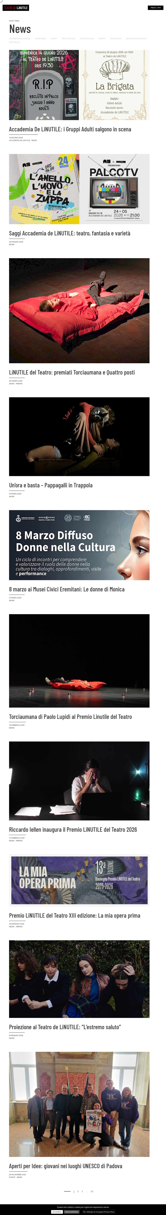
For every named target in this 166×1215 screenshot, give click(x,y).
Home (11, 21)
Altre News (40, 39)
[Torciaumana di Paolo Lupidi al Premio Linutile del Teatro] (79, 661)
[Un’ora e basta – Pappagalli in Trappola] (79, 436)
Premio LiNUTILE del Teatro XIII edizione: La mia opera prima (74, 915)
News (34, 140)
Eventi (54, 39)
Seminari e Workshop (136, 39)
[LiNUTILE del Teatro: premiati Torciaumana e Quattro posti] (79, 311)
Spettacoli (14, 42)
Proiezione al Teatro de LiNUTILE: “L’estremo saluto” (65, 1026)
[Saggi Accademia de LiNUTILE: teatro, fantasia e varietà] (79, 189)
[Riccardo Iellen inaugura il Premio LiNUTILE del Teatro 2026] (79, 781)
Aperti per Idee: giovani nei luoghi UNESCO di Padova (65, 1165)
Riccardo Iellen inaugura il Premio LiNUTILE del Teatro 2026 (73, 829)
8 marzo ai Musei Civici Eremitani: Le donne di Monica (67, 589)
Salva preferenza (71, 1212)
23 (92, 1191)
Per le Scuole (87, 39)
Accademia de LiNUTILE (19, 39)
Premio (102, 39)
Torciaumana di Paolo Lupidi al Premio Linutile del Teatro (70, 716)
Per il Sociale (68, 39)
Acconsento (57, 1212)
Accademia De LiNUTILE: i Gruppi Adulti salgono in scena (70, 129)
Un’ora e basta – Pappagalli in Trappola (51, 485)
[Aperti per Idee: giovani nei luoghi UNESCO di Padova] (79, 1104)
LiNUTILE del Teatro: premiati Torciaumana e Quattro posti (72, 372)
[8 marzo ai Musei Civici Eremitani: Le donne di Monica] (79, 545)
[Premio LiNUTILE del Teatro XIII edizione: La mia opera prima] (79, 880)
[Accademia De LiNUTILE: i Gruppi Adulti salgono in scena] (79, 85)
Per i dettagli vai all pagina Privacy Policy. (99, 1212)
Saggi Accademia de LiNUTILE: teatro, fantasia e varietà (69, 233)
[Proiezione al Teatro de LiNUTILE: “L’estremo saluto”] (79, 979)
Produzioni (115, 39)
